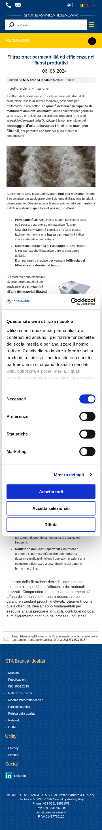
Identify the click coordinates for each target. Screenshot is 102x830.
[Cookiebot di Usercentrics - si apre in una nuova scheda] (71, 301)
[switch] (87, 416)
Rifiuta (51, 524)
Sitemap (13, 754)
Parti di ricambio (19, 706)
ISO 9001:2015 (18, 686)
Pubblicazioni (17, 679)
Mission (13, 672)
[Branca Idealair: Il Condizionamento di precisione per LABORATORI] (51, 15)
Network (14, 720)
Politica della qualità (21, 713)
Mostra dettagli (69, 474)
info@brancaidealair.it (18, 5)
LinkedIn (20, 775)
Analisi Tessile (65, 79)
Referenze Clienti (20, 693)
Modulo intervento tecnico (25, 700)
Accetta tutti (51, 491)
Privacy (13, 748)
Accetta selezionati (51, 508)
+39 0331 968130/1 (9, 5)
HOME (13, 727)
